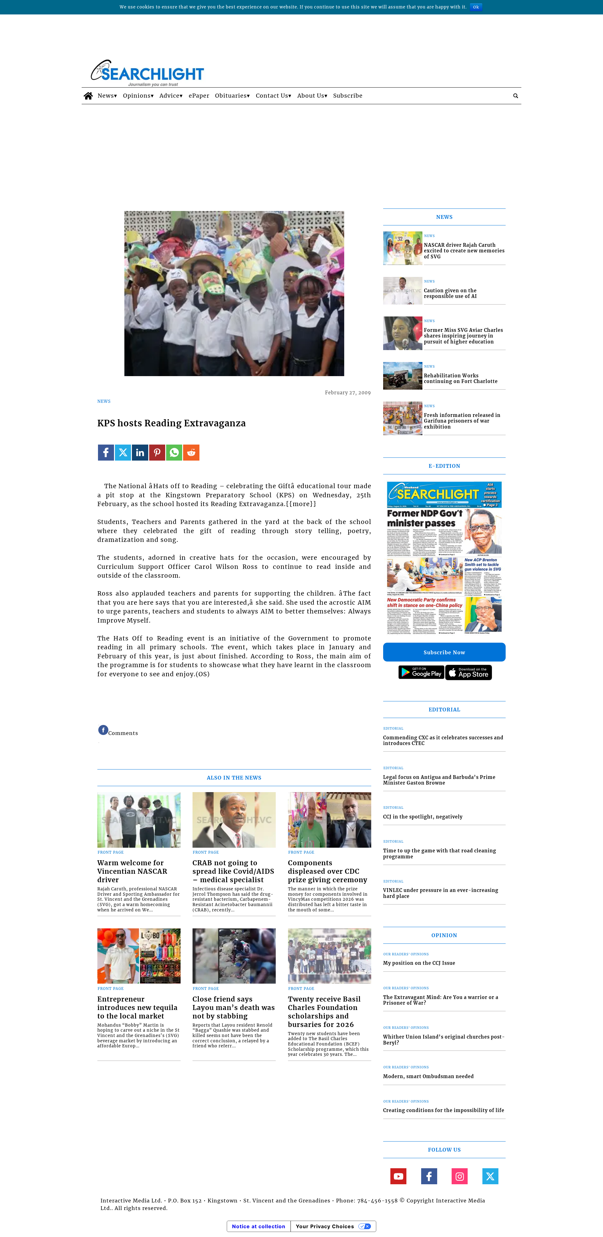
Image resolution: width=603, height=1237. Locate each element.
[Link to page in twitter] (123, 453)
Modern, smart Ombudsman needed (428, 1076)
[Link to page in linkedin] (140, 453)
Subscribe (348, 95)
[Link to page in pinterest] (157, 453)
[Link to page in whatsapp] (174, 453)
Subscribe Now (444, 652)
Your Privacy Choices (325, 1226)
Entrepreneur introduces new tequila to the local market (137, 1007)
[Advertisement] (301, 151)
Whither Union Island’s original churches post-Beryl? (444, 1040)
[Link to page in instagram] (460, 1176)
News (106, 95)
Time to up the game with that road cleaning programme (439, 854)
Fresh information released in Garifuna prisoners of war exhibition (462, 421)
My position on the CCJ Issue (419, 963)
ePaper (199, 95)
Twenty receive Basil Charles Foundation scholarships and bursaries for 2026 (324, 1012)
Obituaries (231, 95)
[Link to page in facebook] (106, 453)
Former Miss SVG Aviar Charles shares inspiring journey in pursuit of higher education (463, 336)
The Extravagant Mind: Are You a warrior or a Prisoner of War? (440, 1000)
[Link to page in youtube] (398, 1176)
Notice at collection (258, 1226)
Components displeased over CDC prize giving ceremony (327, 871)
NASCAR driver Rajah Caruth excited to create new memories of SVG (464, 251)
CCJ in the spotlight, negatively (423, 817)
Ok (476, 7)
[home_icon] (88, 96)
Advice (170, 95)
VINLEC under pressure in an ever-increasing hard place (440, 893)
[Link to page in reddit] (191, 453)
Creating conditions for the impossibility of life (443, 1110)
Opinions (137, 95)
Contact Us (272, 95)
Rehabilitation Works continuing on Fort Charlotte (461, 379)
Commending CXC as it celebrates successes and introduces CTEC (443, 741)
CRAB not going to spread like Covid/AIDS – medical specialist (233, 871)
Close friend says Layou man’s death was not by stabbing (234, 1007)
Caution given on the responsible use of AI (450, 294)
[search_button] (515, 96)
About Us (310, 95)
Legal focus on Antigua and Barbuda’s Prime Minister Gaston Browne (439, 780)
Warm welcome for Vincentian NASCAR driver (132, 871)
